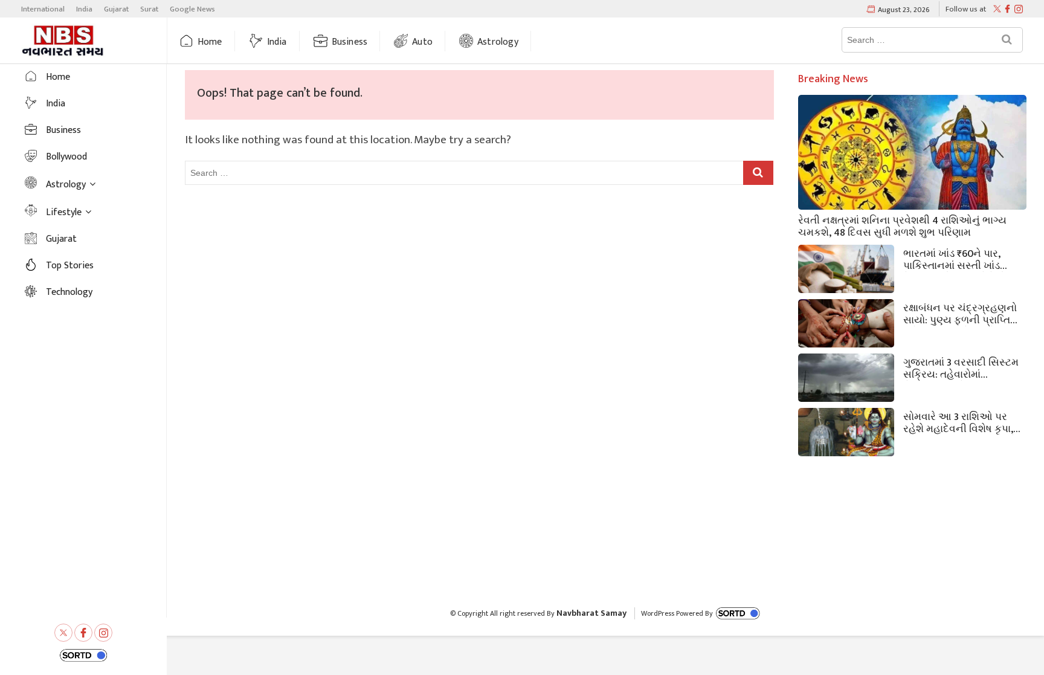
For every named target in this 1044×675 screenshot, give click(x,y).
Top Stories (70, 265)
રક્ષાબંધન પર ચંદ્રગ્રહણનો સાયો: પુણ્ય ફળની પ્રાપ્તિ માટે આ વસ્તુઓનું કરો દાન (960, 313)
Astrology (497, 42)
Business (350, 42)
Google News (192, 9)
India (84, 9)
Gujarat (116, 9)
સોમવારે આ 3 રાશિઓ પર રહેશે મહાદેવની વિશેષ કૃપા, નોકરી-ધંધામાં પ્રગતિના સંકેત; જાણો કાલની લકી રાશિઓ (964, 422)
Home (210, 42)
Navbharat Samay (591, 613)
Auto (422, 42)
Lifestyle (64, 212)
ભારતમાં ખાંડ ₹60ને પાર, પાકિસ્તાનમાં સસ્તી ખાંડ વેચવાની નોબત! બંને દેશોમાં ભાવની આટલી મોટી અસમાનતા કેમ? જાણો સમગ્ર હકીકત (959, 258)
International (43, 9)
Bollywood (66, 157)
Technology (69, 292)
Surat (149, 9)
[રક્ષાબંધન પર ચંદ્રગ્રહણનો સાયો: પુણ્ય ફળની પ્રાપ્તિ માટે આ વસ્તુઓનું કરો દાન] (846, 326)
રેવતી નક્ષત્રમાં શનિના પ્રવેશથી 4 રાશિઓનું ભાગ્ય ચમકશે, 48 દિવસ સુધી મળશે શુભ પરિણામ (902, 225)
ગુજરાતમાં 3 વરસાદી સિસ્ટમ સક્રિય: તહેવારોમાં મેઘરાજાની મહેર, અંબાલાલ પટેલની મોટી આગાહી (961, 367)
